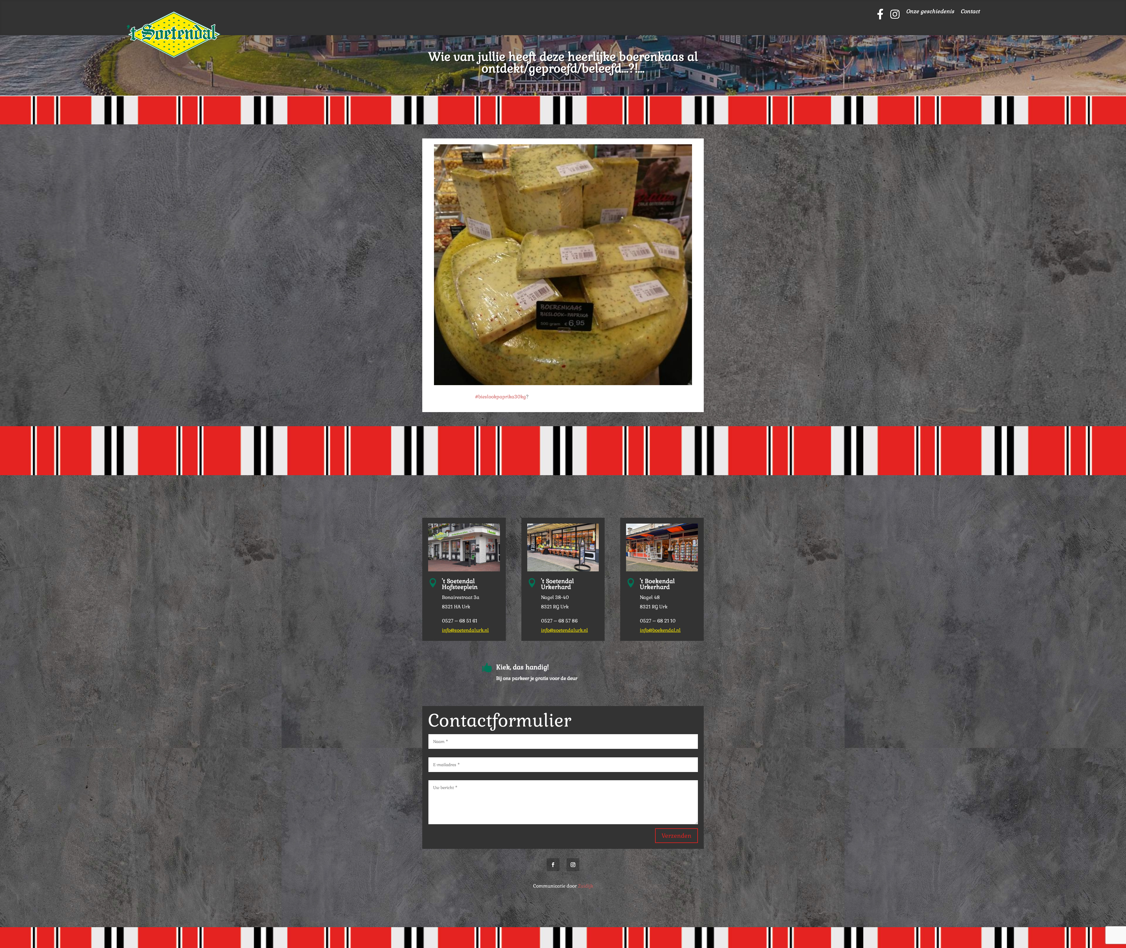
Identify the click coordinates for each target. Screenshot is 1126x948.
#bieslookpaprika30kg (500, 397)
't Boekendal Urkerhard (657, 584)
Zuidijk (585, 886)
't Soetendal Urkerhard (557, 584)
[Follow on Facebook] (553, 864)
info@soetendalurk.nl (465, 630)
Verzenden (676, 835)
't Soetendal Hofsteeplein (460, 584)
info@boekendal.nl (660, 630)
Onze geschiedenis (930, 12)
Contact (970, 12)
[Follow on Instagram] (573, 864)
